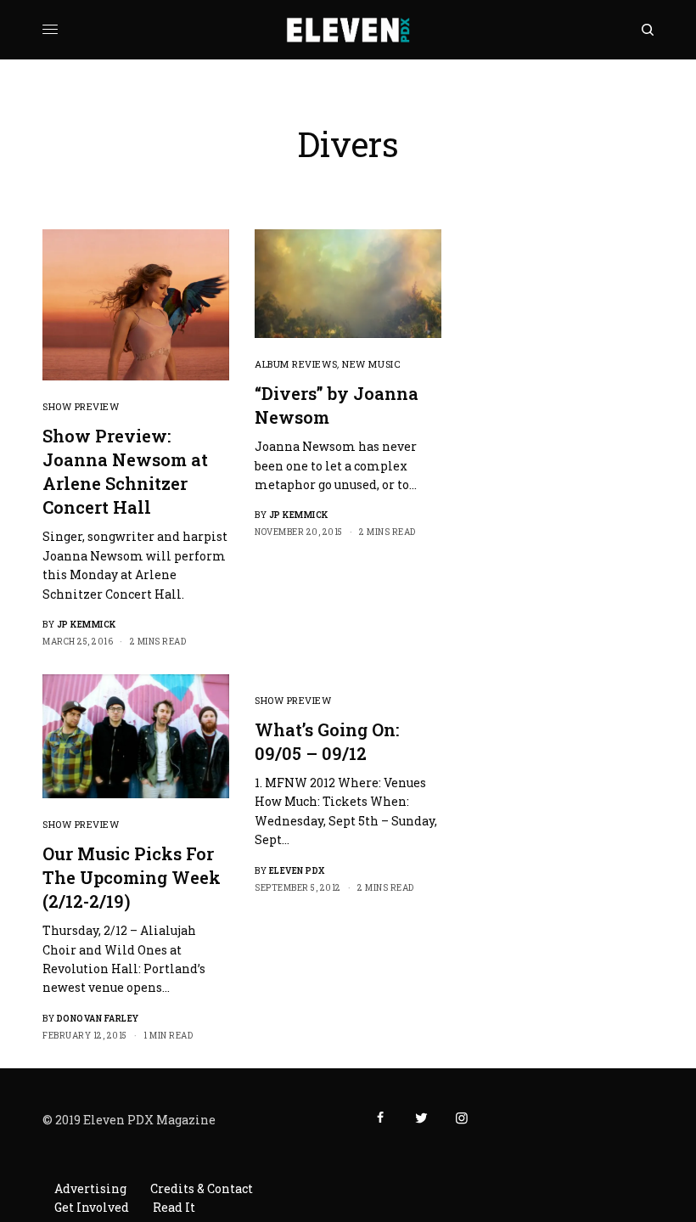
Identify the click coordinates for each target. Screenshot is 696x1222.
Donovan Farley (98, 1018)
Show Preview (81, 406)
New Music (371, 364)
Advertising (90, 1188)
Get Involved (91, 1207)
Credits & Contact (201, 1188)
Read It (174, 1207)
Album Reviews (296, 364)
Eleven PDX (297, 870)
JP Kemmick (86, 624)
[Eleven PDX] (348, 29)
